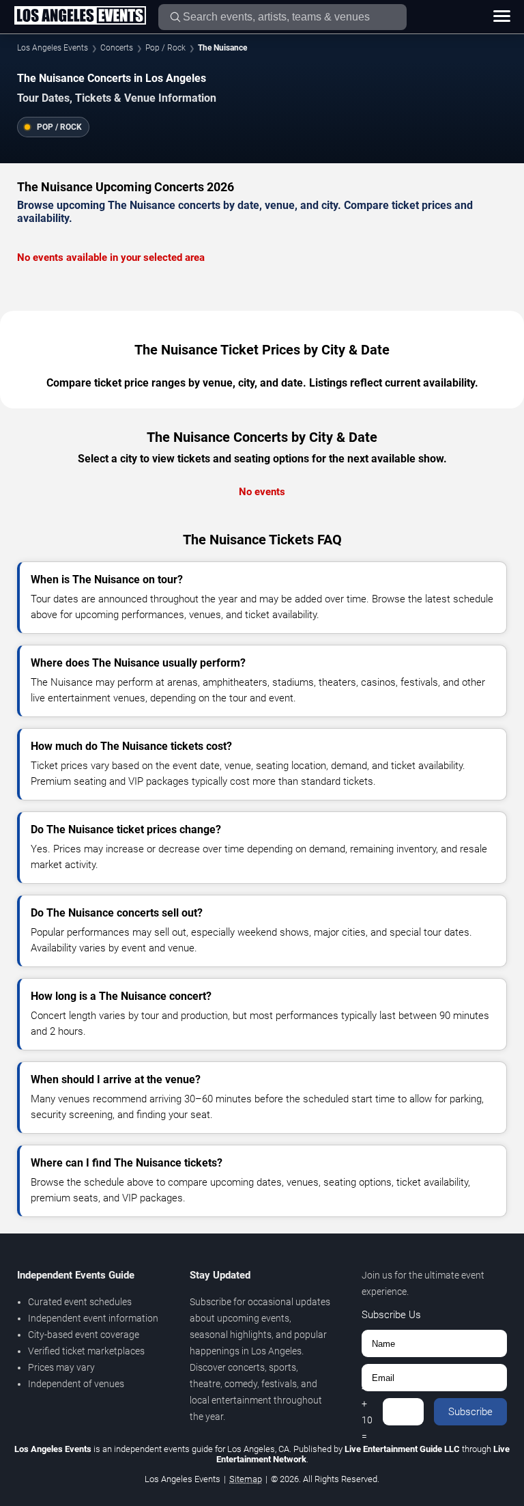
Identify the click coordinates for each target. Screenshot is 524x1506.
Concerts (116, 48)
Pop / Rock (165, 48)
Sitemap (245, 1479)
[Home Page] (80, 16)
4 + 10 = (367, 1412)
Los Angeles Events (52, 48)
